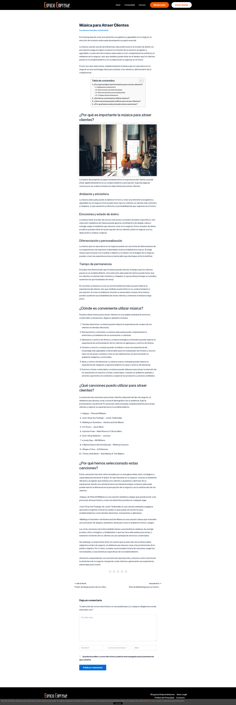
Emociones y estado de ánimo (110, 90)
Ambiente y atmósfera (106, 87)
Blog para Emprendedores (162, 694)
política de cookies (150, 701)
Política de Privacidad (164, 697)
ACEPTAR (118, 703)
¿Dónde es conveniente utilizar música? (112, 98)
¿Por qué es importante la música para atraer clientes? (118, 84)
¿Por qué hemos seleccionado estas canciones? (116, 104)
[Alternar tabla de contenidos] (140, 81)
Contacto (180, 697)
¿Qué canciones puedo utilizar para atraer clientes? (117, 101)
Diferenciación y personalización (111, 92)
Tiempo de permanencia (108, 95)
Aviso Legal (182, 694)
